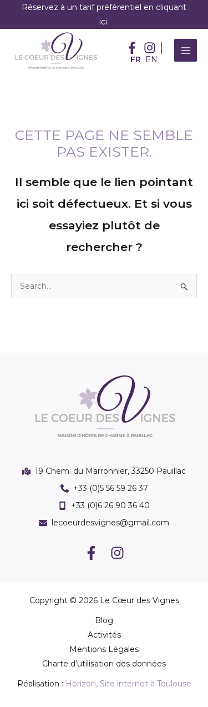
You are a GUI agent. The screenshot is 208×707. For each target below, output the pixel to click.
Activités (104, 635)
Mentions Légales (104, 649)
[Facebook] (91, 553)
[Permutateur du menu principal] (185, 50)
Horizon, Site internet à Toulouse (128, 684)
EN (151, 59)
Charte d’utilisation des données (104, 664)
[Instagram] (117, 553)
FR (135, 59)
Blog (104, 620)
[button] (132, 48)
